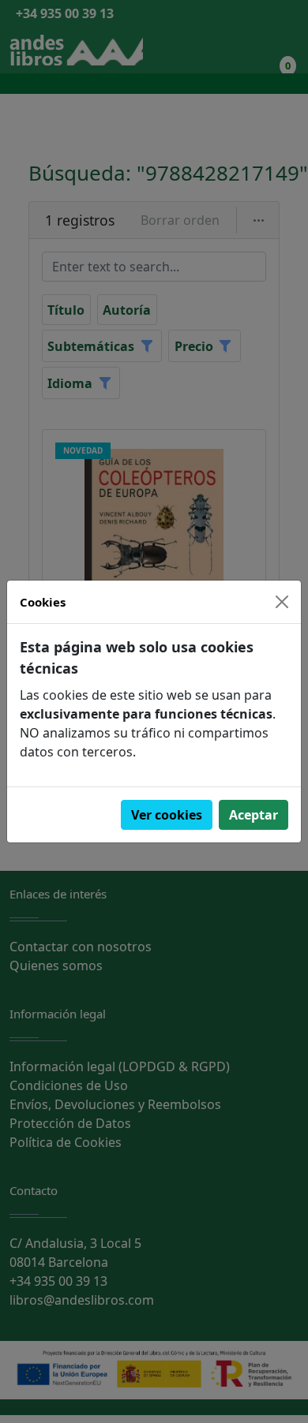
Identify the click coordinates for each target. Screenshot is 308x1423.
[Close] (282, 601)
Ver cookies (166, 815)
